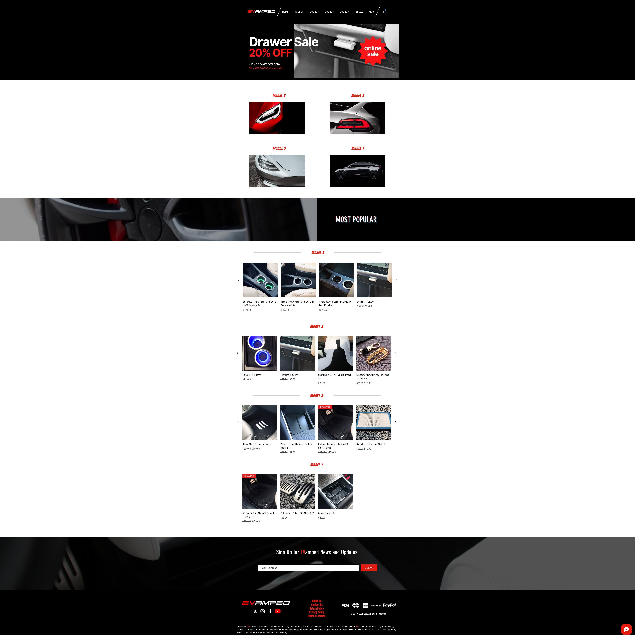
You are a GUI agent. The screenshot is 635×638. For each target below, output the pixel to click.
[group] (317, 287)
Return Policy (317, 608)
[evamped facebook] (270, 611)
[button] (385, 11)
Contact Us (317, 605)
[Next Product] (396, 280)
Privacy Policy (316, 612)
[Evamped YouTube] (278, 611)
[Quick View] (260, 280)
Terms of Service (317, 616)
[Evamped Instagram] (262, 611)
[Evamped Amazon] (255, 611)
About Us (316, 601)
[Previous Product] (238, 280)
